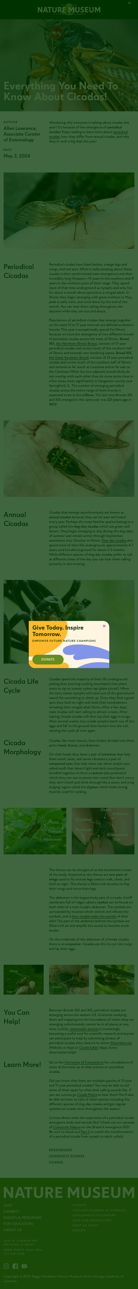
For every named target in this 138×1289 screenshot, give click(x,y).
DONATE (48, 659)
